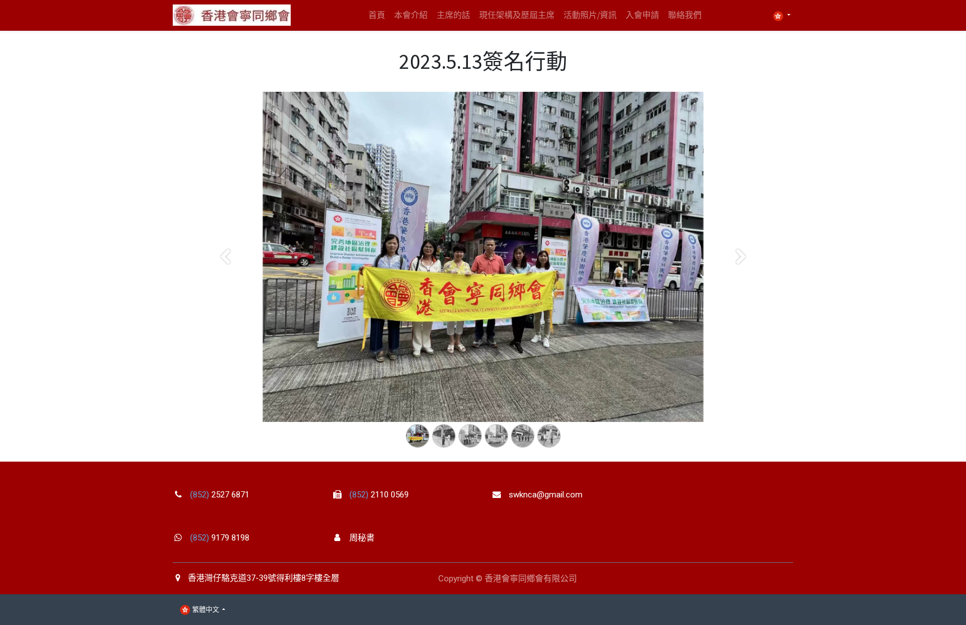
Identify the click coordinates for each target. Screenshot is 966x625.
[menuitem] (377, 15)
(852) (200, 495)
